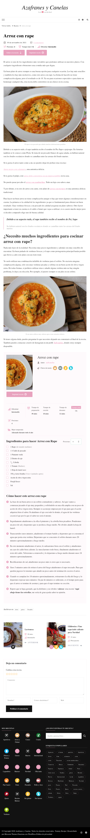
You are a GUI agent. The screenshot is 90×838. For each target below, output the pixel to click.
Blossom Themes (11, 834)
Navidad (81, 781)
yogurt (60, 797)
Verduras (50, 797)
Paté (66, 785)
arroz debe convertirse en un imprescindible (42, 175)
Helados (80, 773)
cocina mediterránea (72, 760)
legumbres (81, 777)
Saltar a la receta (12, 52)
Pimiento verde (16, 454)
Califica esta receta (14, 670)
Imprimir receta (35, 52)
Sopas (75, 793)
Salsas (59, 793)
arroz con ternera (58, 188)
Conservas (51, 764)
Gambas (62, 773)
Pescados (30, 609)
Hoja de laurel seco (18, 470)
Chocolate (59, 760)
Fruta (78, 768)
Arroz (16, 609)
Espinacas (61, 768)
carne (76, 756)
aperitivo (70, 752)
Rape (21, 447)
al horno (60, 752)
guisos (23, 609)
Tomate (17, 466)
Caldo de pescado (18, 450)
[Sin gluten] (66, 368)
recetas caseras (77, 789)
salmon (50, 793)
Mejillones (61, 781)
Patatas (58, 785)
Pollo (49, 789)
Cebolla (14, 462)
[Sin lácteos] (71, 368)
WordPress (32, 834)
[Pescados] (60, 368)
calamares (67, 756)
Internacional (61, 777)
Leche (71, 777)
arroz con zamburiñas (35, 182)
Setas (67, 793)
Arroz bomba (26, 473)
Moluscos (71, 781)
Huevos (50, 777)
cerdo (49, 760)
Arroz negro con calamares (15, 169)
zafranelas (50, 362)
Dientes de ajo (16, 458)
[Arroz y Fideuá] (55, 368)
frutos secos (51, 773)
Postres (58, 789)
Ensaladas (81, 764)
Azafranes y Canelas (45, 7)
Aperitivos (81, 752)
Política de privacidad (44, 834)
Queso (67, 789)
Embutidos (70, 764)
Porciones (66, 441)
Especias (50, 768)
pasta (49, 785)
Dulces (61, 764)
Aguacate (50, 752)
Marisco (50, 781)
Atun (57, 756)
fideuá (70, 768)
